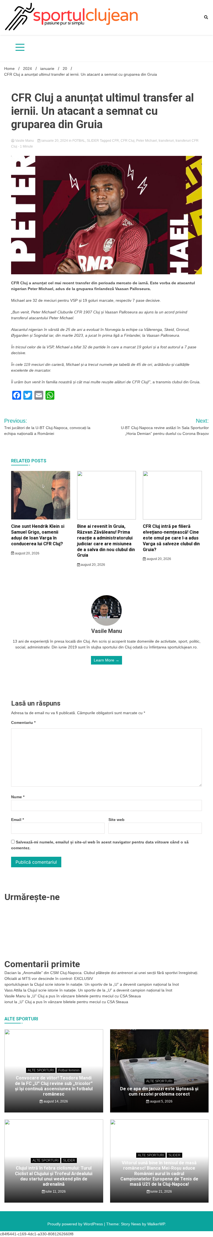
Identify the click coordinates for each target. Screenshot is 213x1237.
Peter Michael (146, 141)
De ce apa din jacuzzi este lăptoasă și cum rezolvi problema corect (159, 1091)
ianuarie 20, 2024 (54, 141)
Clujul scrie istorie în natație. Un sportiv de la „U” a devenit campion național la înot (106, 984)
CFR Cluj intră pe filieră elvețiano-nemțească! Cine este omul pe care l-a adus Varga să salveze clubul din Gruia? (171, 538)
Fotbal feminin (69, 1070)
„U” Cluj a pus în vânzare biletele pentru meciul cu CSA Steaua (86, 996)
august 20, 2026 (26, 553)
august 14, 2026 (55, 1101)
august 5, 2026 (161, 1101)
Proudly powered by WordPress (75, 1224)
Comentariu (23, 722)
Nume (17, 797)
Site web (116, 819)
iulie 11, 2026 (55, 1191)
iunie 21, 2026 (160, 1191)
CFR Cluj (128, 141)
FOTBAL (78, 141)
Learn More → (106, 660)
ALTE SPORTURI (41, 1070)
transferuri (166, 141)
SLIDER (93, 141)
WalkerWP (156, 1224)
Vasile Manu (24, 141)
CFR (115, 141)
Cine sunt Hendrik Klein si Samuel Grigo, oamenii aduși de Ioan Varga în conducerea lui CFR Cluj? (37, 535)
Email (17, 819)
